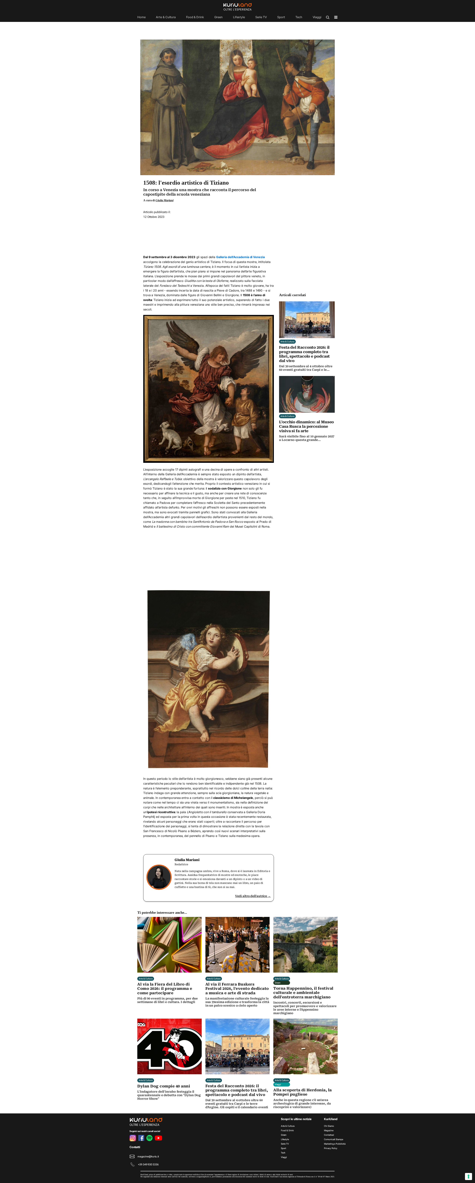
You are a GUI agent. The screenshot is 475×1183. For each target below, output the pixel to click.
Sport (281, 17)
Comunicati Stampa (333, 1139)
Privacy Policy (330, 1148)
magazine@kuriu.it (148, 1156)
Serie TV (261, 17)
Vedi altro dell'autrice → (253, 896)
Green (218, 17)
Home (141, 17)
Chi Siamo (329, 1126)
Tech (298, 17)
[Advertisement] (208, 235)
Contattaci (329, 1135)
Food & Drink (195, 17)
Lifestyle (239, 17)
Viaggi (317, 17)
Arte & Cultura (166, 17)
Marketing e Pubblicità (334, 1144)
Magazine (328, 1130)
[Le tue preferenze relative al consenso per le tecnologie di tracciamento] (468, 1176)
